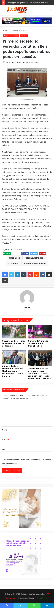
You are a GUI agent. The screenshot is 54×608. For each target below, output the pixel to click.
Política (24, 36)
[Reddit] (36, 274)
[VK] (42, 274)
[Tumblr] (23, 274)
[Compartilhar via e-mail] (49, 274)
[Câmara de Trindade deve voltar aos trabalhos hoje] (40, 331)
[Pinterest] (30, 274)
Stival (8, 63)
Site (4, 449)
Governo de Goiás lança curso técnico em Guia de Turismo (13, 343)
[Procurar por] (50, 11)
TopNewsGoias (11, 598)
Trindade (13, 263)
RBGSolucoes (44, 598)
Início (6, 30)
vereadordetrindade (35, 263)
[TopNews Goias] (17, 10)
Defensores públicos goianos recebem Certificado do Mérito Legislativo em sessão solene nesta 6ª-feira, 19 (39, 373)
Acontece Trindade (18, 30)
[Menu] (3, 11)
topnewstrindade (36, 257)
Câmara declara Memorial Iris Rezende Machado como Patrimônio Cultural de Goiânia (13, 371)
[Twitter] (11, 274)
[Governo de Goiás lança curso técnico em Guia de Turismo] (14, 331)
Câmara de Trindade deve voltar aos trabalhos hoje (38, 343)
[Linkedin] (17, 274)
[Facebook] (5, 274)
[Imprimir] (5, 280)
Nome (5, 430)
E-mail (5, 440)
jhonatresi (15, 257)
